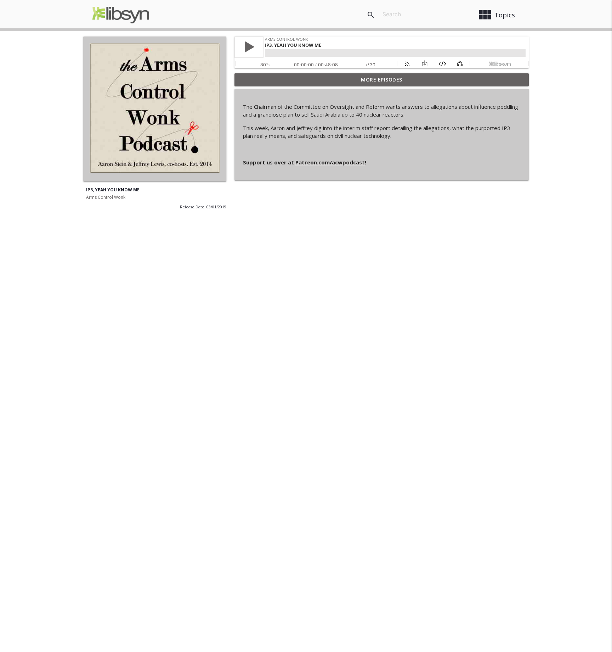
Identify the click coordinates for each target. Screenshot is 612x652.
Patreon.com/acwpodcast (330, 162)
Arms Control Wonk (105, 197)
